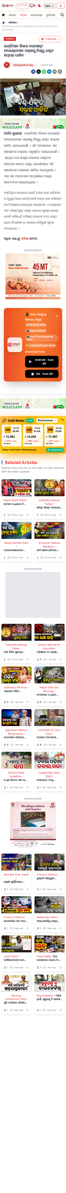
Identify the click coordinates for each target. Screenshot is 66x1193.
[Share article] (27, 515)
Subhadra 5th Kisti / (16, 687)
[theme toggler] (39, 6)
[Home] (3, 22)
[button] (12, 435)
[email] (54, 71)
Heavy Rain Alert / (47, 917)
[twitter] (38, 71)
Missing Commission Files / (16, 997)
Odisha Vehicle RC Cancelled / (49, 646)
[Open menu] (2, 5)
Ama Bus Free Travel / (16, 876)
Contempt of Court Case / (49, 731)
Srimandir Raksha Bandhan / (49, 544)
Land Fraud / (11, 956)
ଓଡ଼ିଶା (23, 15)
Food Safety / (44, 956)
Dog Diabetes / (46, 995)
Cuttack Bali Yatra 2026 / (49, 774)
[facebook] (33, 71)
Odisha (12, 22)
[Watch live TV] (32, 5)
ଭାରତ (12, 15)
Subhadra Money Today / (49, 501)
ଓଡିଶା (25, 238)
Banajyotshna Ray (23, 65)
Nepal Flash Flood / (15, 500)
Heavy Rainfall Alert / (16, 544)
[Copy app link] (60, 71)
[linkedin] (49, 71)
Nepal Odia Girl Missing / (49, 689)
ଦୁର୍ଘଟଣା (50, 15)
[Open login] (61, 6)
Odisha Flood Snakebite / (16, 774)
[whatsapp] (44, 71)
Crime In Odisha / (47, 874)
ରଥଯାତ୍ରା (37, 15)
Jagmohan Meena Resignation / (16, 731)
